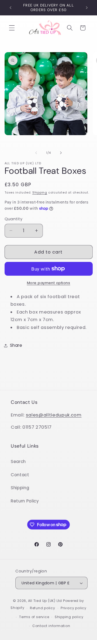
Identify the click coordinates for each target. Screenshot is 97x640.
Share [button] (16, 345)
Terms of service (34, 617)
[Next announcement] (87, 8)
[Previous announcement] (10, 8)
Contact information (51, 626)
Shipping (39, 192)
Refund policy (42, 608)
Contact (20, 475)
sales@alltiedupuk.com (54, 415)
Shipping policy (69, 617)
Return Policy (25, 501)
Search (18, 461)
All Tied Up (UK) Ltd (45, 600)
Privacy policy (73, 608)
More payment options (48, 282)
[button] (11, 27)
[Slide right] (61, 153)
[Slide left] (36, 153)
